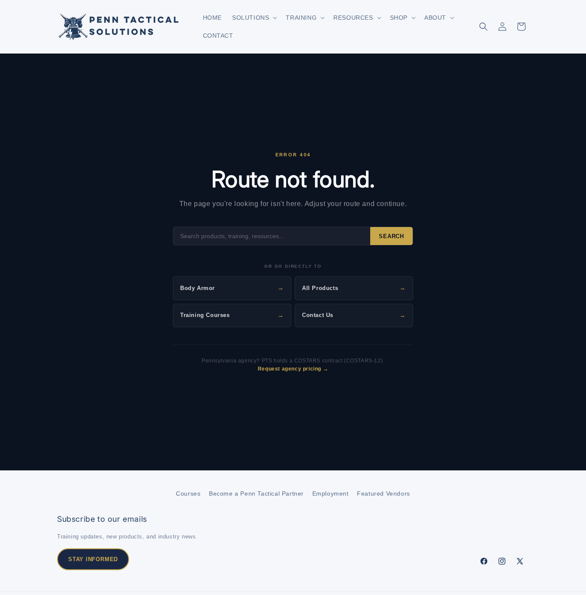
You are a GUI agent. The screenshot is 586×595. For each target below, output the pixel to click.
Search (391, 236)
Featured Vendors (383, 493)
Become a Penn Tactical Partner (256, 493)
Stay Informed (93, 559)
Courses (188, 493)
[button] (254, 18)
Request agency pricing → (293, 369)
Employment (330, 493)
